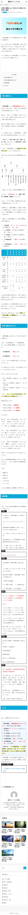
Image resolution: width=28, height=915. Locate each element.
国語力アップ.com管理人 (14, 800)
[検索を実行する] (24, 868)
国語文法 (4, 12)
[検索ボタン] (1, 1)
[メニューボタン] (26, 1)
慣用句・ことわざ (7, 893)
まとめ (6, 85)
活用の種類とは (9, 77)
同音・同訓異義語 (7, 881)
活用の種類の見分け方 (11, 80)
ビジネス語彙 (6, 879)
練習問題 (7, 82)
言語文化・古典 (7, 899)
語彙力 (5, 902)
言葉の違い (6, 896)
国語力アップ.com (14, 1)
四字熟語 (5, 885)
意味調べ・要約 (7, 890)
